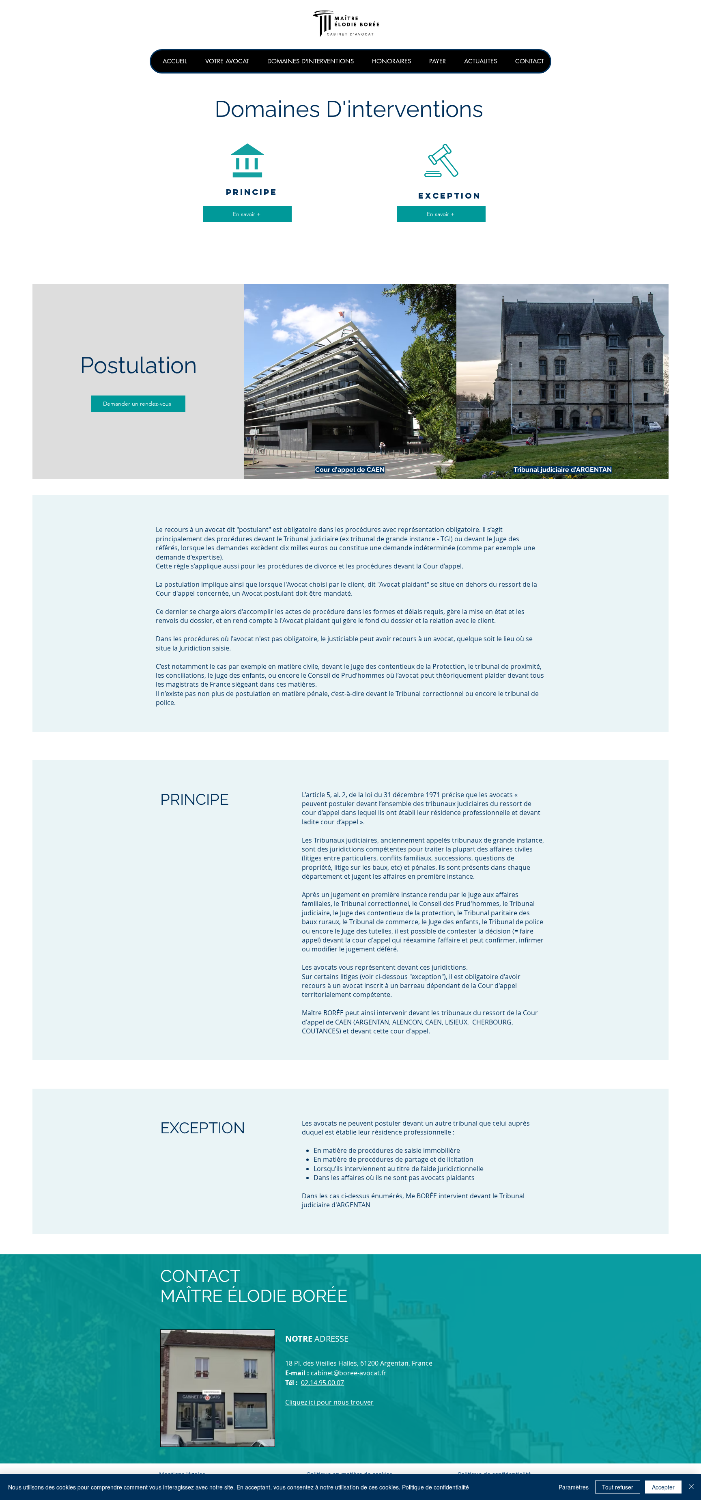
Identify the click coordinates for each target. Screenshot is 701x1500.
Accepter (663, 1487)
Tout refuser (617, 1487)
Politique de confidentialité (435, 1487)
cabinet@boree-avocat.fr (348, 1372)
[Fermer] (691, 1487)
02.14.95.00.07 (322, 1382)
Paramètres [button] (574, 1487)
